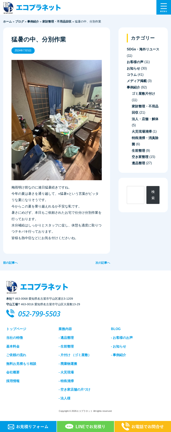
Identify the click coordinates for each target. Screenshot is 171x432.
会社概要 (13, 372)
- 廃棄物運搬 (68, 363)
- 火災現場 (66, 372)
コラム (132, 74)
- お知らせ (118, 346)
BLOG (116, 329)
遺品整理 (138, 163)
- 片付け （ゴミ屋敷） (75, 355)
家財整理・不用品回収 (57, 21)
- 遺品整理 (66, 337)
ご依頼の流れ (16, 355)
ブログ (19, 21)
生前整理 (138, 150)
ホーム (7, 21)
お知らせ (133, 68)
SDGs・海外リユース (143, 49)
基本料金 (13, 346)
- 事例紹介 (118, 355)
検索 (153, 195)
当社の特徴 (14, 337)
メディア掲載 (137, 81)
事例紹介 (33, 21)
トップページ (16, 329)
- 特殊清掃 (66, 381)
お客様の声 (135, 62)
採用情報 (13, 381)
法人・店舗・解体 (145, 119)
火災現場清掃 (142, 131)
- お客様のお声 (122, 337)
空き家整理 (140, 157)
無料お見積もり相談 (21, 363)
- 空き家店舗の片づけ (75, 389)
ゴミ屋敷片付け (143, 93)
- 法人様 (64, 398)
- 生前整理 (66, 346)
